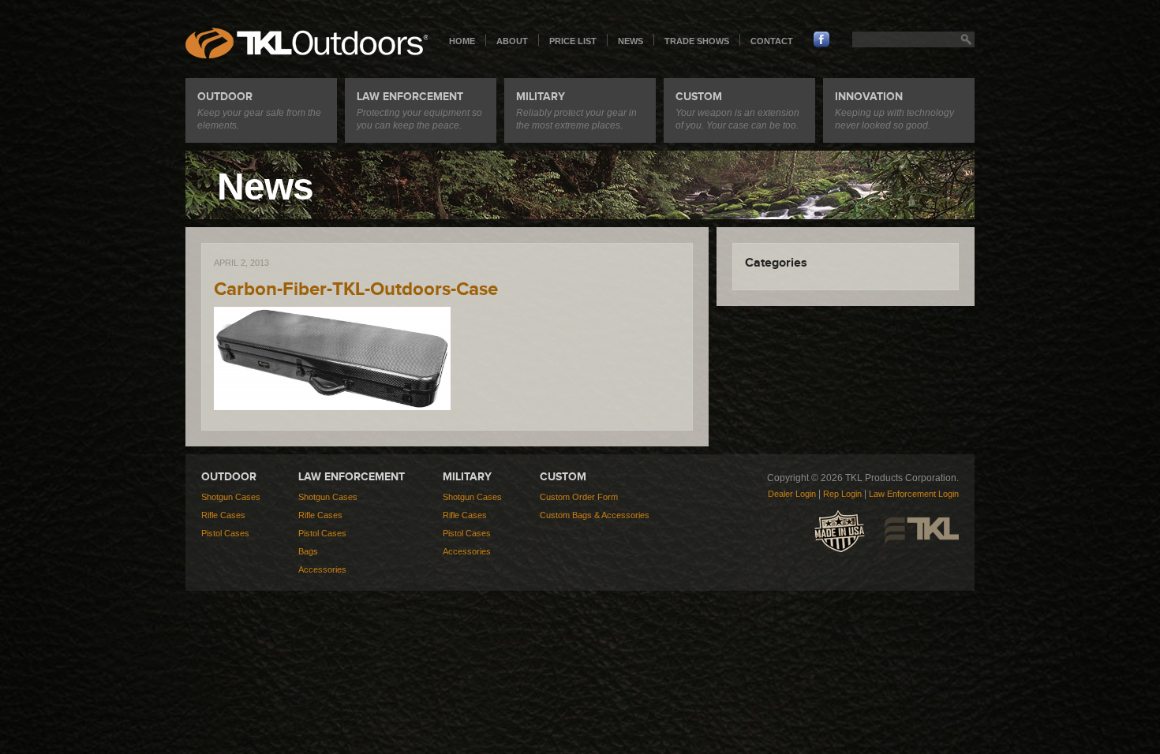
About (512, 41)
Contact (771, 41)
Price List (573, 41)
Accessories (322, 569)
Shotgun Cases (230, 497)
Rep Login (842, 493)
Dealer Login (792, 493)
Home (462, 41)
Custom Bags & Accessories (594, 515)
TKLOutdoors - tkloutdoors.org (306, 43)
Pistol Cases (225, 533)
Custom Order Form (579, 497)
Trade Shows (696, 41)
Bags (308, 551)
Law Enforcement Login (914, 493)
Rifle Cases (223, 515)
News (630, 41)
